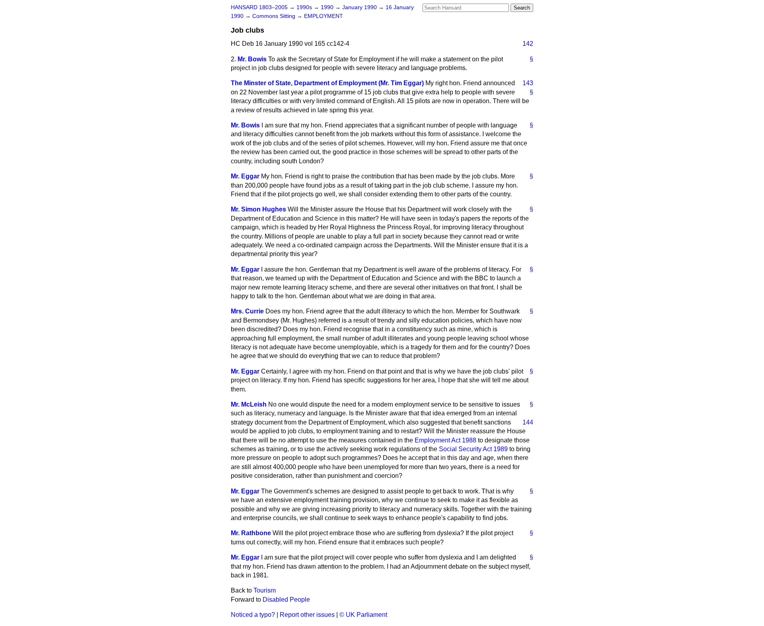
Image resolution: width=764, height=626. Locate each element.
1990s (305, 7)
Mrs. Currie (247, 311)
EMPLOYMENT (323, 16)
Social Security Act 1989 (473, 449)
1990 (328, 7)
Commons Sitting (274, 16)
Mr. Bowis (252, 59)
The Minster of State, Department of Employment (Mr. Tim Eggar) (327, 83)
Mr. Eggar (245, 176)
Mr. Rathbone (251, 533)
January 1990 (360, 7)
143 (527, 83)
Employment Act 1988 (445, 440)
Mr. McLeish (249, 404)
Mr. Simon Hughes (258, 209)
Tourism (264, 590)
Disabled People (286, 599)
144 (527, 422)
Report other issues (307, 614)
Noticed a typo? (253, 614)
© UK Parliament (363, 614)
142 (527, 43)
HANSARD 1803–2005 (259, 7)
